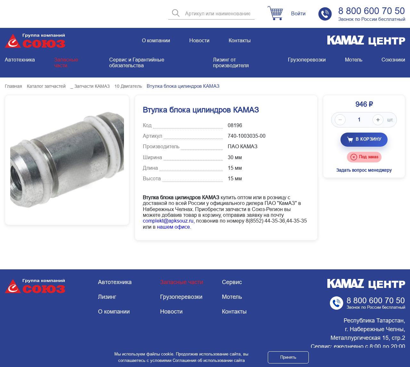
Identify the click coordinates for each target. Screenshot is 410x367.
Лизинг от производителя (231, 62)
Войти (298, 13)
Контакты (240, 40)
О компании (156, 40)
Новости (199, 40)
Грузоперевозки (307, 59)
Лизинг (107, 297)
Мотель (353, 59)
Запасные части (66, 62)
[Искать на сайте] (176, 13)
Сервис (232, 282)
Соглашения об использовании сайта (209, 360)
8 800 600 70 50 (371, 11)
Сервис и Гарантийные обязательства (136, 62)
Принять (288, 357)
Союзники (393, 59)
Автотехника (20, 59)
